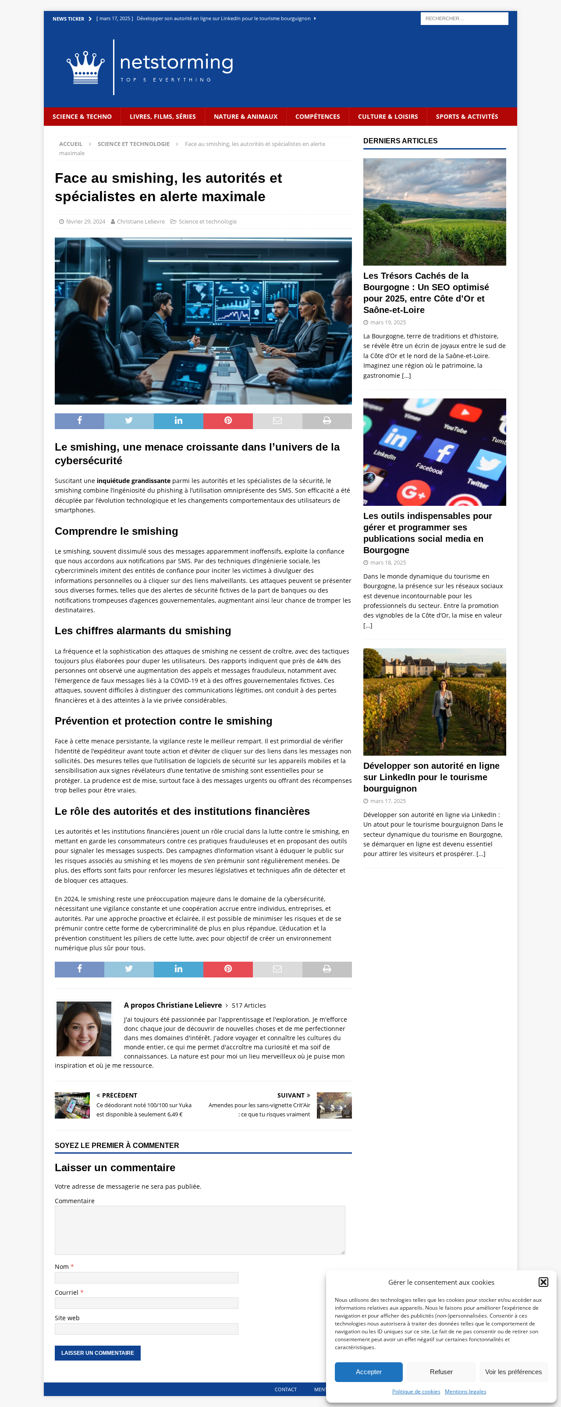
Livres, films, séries (163, 116)
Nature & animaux (245, 116)
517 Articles (249, 1005)
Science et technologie (208, 221)
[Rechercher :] (464, 18)
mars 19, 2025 (388, 322)
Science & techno (82, 116)
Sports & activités (467, 116)
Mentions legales (465, 1391)
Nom (63, 1266)
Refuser (441, 1371)
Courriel (67, 1292)
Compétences (317, 116)
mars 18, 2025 (388, 562)
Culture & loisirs (388, 116)
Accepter (369, 1371)
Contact (286, 1389)
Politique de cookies (416, 1391)
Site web (67, 1318)
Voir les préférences (513, 1371)
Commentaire (75, 1201)
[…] (406, 375)
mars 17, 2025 (388, 801)
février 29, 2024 (85, 221)
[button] (543, 1282)
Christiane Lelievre (141, 221)
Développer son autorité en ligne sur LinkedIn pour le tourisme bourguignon (431, 777)
